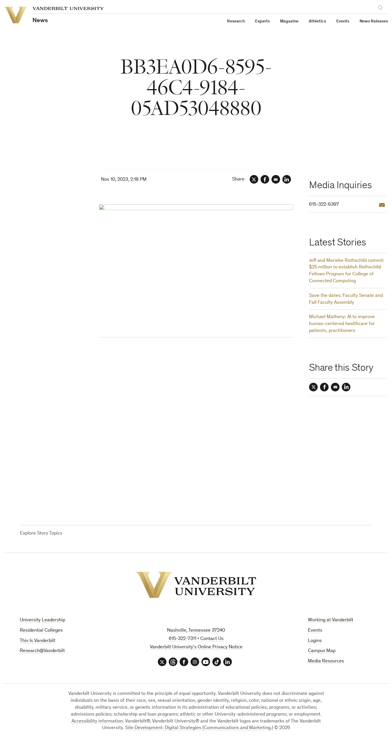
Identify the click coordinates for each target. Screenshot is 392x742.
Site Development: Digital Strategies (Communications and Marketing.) (199, 728)
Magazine (289, 21)
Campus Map (321, 651)
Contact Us (212, 639)
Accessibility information (97, 721)
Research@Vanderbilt (42, 651)
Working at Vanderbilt (330, 620)
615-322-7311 (182, 639)
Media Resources (326, 661)
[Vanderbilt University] (196, 585)
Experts (262, 21)
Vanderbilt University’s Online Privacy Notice (196, 647)
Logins (315, 641)
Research (236, 21)
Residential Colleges (41, 630)
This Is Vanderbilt (37, 641)
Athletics (317, 21)
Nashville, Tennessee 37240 (196, 630)
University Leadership (42, 620)
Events (342, 21)
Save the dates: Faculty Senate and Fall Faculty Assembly (346, 299)
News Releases (374, 21)
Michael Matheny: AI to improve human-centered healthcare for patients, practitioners (342, 324)
